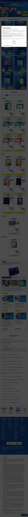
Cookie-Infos (11, 45)
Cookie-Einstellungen (6, 28)
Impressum (3, 45)
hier (18, 38)
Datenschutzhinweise (7, 45)
